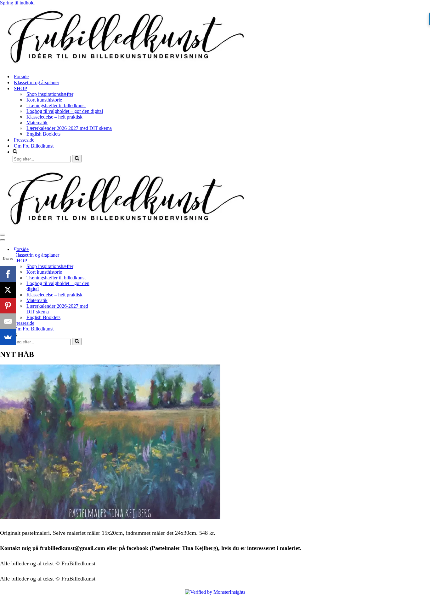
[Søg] (77, 158)
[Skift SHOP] (110, 261)
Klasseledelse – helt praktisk (54, 117)
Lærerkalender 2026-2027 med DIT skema (69, 128)
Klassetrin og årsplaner (36, 82)
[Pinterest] (8, 305)
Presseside (24, 140)
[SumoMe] (8, 337)
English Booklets (43, 134)
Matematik (37, 122)
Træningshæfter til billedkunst (56, 105)
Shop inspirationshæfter (49, 94)
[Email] (8, 321)
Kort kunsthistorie (44, 99)
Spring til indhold (17, 2)
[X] (8, 290)
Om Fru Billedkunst (34, 146)
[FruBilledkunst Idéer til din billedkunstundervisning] (126, 65)
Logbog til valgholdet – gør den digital (64, 111)
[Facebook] (8, 274)
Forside (21, 76)
